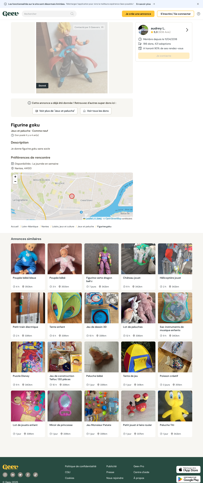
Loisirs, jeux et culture (63, 226)
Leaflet (89, 218)
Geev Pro (139, 466)
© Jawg (98, 218)
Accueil (15, 226)
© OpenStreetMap (112, 218)
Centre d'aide (141, 472)
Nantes (45, 226)
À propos (139, 478)
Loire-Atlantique (30, 226)
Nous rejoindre (114, 478)
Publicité (111, 466)
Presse (110, 472)
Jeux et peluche (86, 226)
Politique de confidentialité (80, 466)
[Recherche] (72, 14)
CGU (67, 472)
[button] (15, 176)
